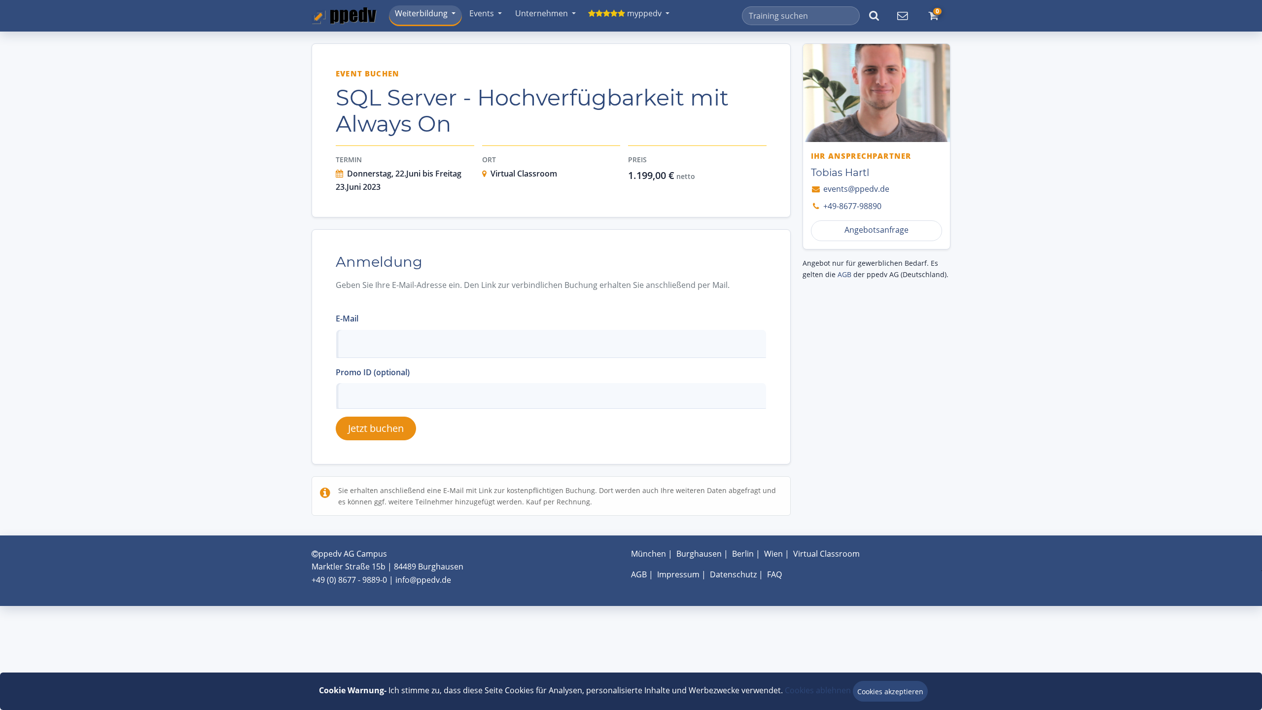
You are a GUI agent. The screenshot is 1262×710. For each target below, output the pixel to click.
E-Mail (347, 318)
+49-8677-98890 (851, 206)
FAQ (774, 574)
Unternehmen (541, 13)
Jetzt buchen (376, 428)
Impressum (678, 574)
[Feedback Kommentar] (902, 15)
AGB (844, 274)
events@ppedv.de (855, 188)
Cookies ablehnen (818, 690)
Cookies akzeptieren (890, 691)
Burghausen (699, 553)
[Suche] (874, 15)
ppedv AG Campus (352, 553)
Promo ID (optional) (373, 372)
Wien (773, 553)
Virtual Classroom (826, 553)
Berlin (743, 553)
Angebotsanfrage (876, 229)
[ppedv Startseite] (344, 16)
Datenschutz (733, 574)
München (648, 553)
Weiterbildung (421, 13)
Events (481, 13)
